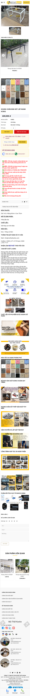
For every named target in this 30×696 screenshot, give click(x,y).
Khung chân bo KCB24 (6, 574)
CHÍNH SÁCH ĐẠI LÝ (6, 601)
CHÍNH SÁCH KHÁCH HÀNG (8, 592)
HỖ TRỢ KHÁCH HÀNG (7, 605)
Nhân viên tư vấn (10, 154)
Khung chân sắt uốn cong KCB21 (22, 575)
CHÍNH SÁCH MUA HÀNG (8, 615)
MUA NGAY (7, 131)
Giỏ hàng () (26, 2)
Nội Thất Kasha (15, 622)
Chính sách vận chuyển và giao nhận (12, 598)
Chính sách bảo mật (7, 595)
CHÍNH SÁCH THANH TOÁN (8, 618)
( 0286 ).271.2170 (11, 241)
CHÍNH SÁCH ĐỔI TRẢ (7, 609)
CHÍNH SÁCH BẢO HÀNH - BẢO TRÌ (10, 612)
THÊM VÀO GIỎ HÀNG (21, 131)
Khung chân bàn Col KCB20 (15, 68)
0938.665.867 (15, 145)
